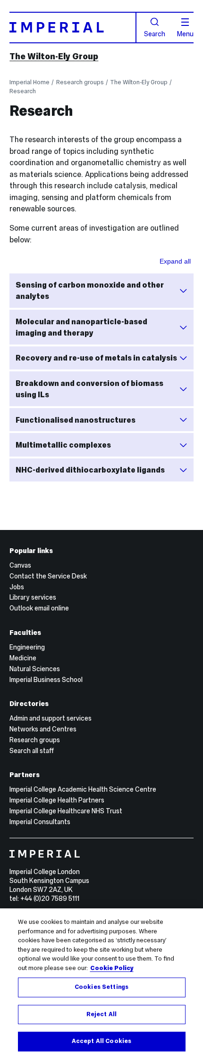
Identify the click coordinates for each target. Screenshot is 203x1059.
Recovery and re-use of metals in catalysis (96, 357)
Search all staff (31, 750)
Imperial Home (29, 82)
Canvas (20, 565)
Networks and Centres (42, 729)
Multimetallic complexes (63, 444)
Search (154, 33)
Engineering (27, 647)
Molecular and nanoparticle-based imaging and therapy (81, 327)
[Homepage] (72, 27)
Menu (185, 33)
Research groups (80, 82)
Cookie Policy (112, 968)
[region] (101, 983)
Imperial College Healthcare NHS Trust (65, 811)
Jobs (16, 587)
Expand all (175, 261)
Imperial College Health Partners (56, 800)
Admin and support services (50, 718)
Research (22, 91)
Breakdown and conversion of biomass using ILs (89, 389)
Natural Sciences (34, 669)
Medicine (22, 658)
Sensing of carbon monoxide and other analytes (90, 290)
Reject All (101, 1014)
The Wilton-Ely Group (53, 56)
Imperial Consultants (39, 822)
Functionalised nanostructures (75, 420)
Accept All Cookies (101, 1041)
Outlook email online (39, 608)
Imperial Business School (46, 679)
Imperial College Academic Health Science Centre (82, 789)
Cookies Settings (101, 987)
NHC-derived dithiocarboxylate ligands (90, 469)
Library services (32, 597)
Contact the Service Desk (48, 576)
